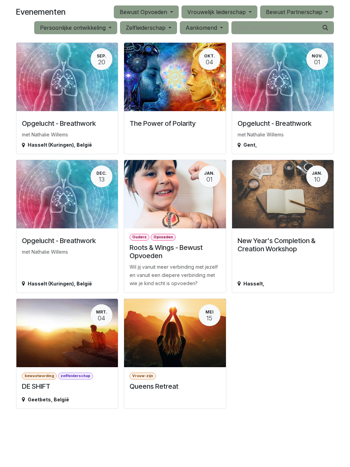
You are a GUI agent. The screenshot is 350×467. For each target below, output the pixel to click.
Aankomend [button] (202, 27)
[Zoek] (325, 27)
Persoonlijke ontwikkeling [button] (73, 27)
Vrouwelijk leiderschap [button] (217, 12)
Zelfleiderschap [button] (146, 27)
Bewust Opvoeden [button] (144, 12)
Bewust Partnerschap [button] (295, 12)
